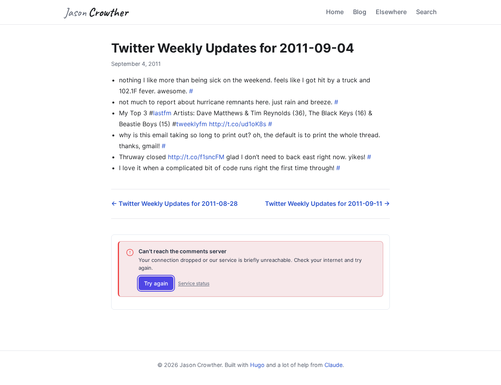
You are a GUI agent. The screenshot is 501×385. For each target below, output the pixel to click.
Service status (193, 283)
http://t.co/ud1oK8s (237, 124)
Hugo (257, 364)
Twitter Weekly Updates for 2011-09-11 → (327, 203)
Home (335, 12)
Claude (333, 364)
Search (426, 12)
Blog (359, 12)
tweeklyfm (191, 124)
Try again (156, 283)
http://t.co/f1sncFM (196, 157)
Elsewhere (391, 12)
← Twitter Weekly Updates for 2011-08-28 (174, 203)
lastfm (162, 113)
